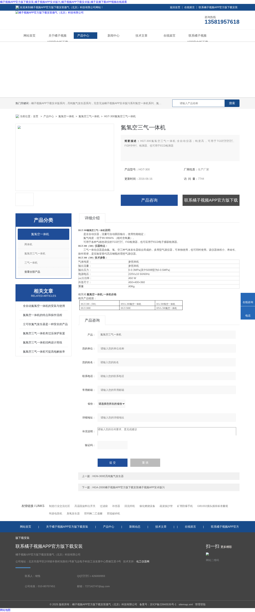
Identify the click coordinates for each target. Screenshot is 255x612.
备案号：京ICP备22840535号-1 (157, 604)
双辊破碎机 (113, 513)
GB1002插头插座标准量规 (212, 505)
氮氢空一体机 (66, 116)
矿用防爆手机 (185, 505)
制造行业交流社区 (59, 505)
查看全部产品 (32, 271)
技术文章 (141, 35)
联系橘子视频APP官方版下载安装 (218, 7)
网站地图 (5, 609)
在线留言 (189, 7)
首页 (36, 116)
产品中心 (83, 35)
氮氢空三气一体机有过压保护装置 (44, 333)
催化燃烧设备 (147, 505)
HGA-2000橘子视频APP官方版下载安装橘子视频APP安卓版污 (128, 487)
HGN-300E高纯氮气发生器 (108, 476)
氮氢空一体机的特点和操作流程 (42, 315)
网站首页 (29, 35)
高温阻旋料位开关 (84, 505)
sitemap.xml (186, 604)
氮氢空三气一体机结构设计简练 (42, 342)
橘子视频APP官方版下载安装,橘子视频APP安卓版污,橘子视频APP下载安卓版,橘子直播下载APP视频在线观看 (63, 1)
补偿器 (116, 505)
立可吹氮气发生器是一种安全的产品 (45, 324)
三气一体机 (31, 262)
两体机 (28, 244)
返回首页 (175, 7)
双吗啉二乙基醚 (93, 513)
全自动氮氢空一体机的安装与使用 (44, 305)
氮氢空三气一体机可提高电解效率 (44, 351)
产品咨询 (149, 200)
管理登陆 (200, 604)
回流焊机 (130, 505)
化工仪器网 (142, 561)
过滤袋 (104, 505)
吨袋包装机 (55, 513)
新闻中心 (113, 35)
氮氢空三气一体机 (89, 116)
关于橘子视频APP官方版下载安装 (67, 526)
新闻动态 (134, 526)
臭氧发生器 (73, 513)
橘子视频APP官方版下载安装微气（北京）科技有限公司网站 (65, 7)
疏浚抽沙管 (166, 505)
